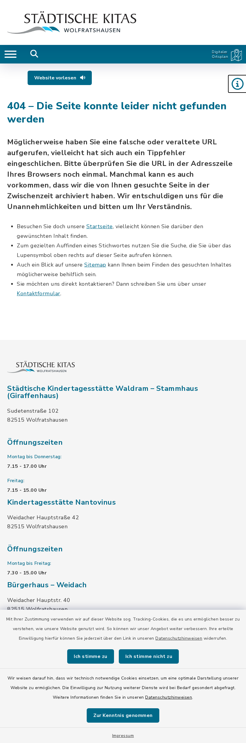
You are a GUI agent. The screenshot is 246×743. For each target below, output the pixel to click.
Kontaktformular (38, 293)
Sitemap (95, 264)
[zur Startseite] (71, 22)
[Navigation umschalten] (10, 54)
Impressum (123, 736)
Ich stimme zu (90, 656)
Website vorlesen (55, 78)
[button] (237, 84)
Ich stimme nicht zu (148, 656)
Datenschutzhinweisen (178, 638)
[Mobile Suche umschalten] (34, 54)
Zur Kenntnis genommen (123, 715)
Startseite (99, 226)
